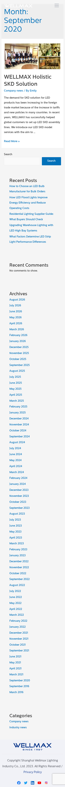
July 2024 (15, 448)
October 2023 (17, 502)
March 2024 (16, 472)
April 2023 (15, 538)
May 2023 (15, 532)
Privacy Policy (32, 772)
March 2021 (16, 674)
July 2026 (15, 305)
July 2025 (15, 377)
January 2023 (17, 555)
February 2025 (18, 406)
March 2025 (16, 401)
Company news (13, 91)
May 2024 (15, 460)
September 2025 (19, 365)
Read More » (12, 141)
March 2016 (16, 692)
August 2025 (17, 371)
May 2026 (15, 317)
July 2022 (15, 591)
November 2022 (19, 567)
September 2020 (19, 680)
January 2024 (17, 484)
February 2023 (18, 549)
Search (8, 154)
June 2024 (15, 454)
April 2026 (15, 323)
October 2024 (17, 430)
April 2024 (15, 466)
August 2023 (17, 514)
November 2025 (19, 353)
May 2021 (15, 662)
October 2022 (17, 573)
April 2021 (15, 668)
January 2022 (17, 627)
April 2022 (15, 609)
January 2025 (17, 412)
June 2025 (15, 383)
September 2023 (19, 508)
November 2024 (19, 424)
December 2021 (18, 633)
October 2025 (17, 359)
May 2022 (15, 603)
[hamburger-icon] (57, 6)
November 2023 (19, 496)
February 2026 (18, 335)
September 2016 (19, 686)
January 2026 (17, 341)
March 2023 (16, 543)
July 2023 (15, 520)
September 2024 (19, 436)
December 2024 (19, 418)
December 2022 (19, 561)
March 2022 (16, 615)
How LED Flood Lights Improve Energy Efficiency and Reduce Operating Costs (28, 203)
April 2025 (15, 395)
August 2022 (17, 585)
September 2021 (19, 650)
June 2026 (15, 311)
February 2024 (18, 478)
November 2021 (18, 639)
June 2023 (15, 526)
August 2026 (17, 300)
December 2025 (19, 347)
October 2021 (17, 645)
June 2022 (15, 597)
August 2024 (17, 442)
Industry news (18, 727)
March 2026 (16, 329)
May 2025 (15, 389)
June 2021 (15, 656)
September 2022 (19, 579)
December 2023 (19, 490)
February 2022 (18, 621)
